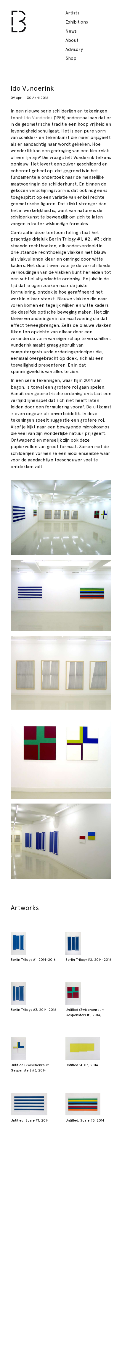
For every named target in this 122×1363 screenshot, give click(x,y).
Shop (70, 58)
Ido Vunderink (38, 117)
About (71, 40)
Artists (72, 13)
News (71, 31)
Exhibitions (76, 22)
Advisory (74, 49)
